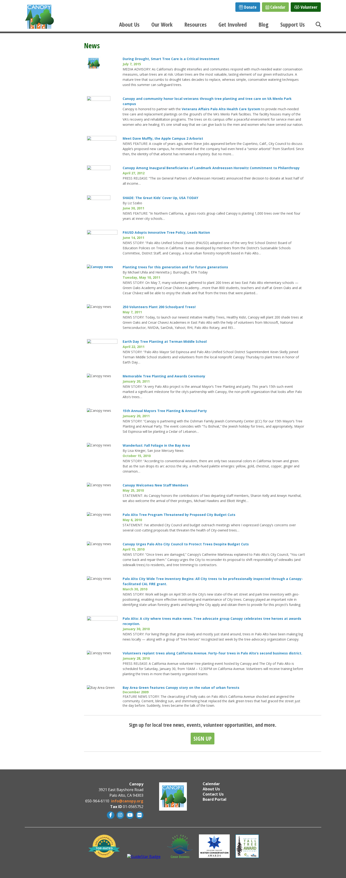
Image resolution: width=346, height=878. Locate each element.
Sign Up (202, 738)
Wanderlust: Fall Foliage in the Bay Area (156, 445)
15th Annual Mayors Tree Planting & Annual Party (165, 410)
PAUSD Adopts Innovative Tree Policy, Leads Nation (167, 232)
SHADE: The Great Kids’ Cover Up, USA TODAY (160, 198)
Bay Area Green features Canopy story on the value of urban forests (181, 687)
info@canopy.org (127, 801)
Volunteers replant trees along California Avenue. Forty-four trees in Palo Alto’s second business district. (213, 653)
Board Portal (214, 799)
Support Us (292, 24)
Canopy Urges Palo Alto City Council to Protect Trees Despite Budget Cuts (186, 544)
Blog (263, 24)
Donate (250, 7)
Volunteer (308, 7)
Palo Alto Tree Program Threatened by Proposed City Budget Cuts (179, 514)
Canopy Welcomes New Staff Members (156, 485)
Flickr (139, 815)
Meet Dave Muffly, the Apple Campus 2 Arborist (163, 138)
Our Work (162, 24)
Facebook (110, 815)
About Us (129, 24)
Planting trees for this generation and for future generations (176, 267)
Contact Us (213, 794)
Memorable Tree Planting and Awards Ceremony (164, 376)
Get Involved (232, 24)
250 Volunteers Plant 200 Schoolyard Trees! (159, 307)
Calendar (277, 7)
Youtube (129, 815)
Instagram (119, 815)
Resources (195, 24)
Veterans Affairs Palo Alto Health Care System (221, 109)
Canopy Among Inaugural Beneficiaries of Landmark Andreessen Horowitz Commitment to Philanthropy (211, 168)
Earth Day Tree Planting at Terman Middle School (165, 341)
